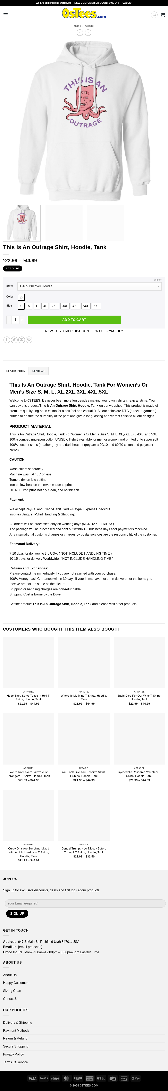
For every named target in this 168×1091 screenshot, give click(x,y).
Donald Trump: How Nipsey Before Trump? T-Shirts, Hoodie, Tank (83, 850)
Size (9, 305)
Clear (158, 280)
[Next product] (80, 32)
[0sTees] (84, 14)
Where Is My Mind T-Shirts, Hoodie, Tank (84, 697)
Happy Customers (16, 983)
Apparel (89, 25)
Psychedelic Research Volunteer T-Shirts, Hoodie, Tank (139, 773)
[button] (5, 15)
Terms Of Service (15, 1062)
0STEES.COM (89, 1085)
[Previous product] (88, 32)
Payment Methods (16, 1030)
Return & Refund (15, 1038)
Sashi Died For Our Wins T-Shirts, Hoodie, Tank (139, 697)
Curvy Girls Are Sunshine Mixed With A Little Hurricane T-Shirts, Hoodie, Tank (28, 852)
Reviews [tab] (38, 371)
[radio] (21, 297)
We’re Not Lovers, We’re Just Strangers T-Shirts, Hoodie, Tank (29, 773)
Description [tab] (15, 371)
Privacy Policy (13, 1054)
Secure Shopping (15, 1046)
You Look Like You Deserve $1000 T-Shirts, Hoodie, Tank (84, 773)
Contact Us (11, 999)
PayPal (31, 509)
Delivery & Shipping (17, 1022)
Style (9, 285)
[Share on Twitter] (14, 340)
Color (9, 296)
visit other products (122, 604)
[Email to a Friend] (21, 340)
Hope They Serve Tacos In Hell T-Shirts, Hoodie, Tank (28, 697)
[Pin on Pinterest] (29, 340)
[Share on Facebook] (6, 340)
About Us (10, 975)
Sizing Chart (12, 991)
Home (77, 25)
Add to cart (74, 320)
